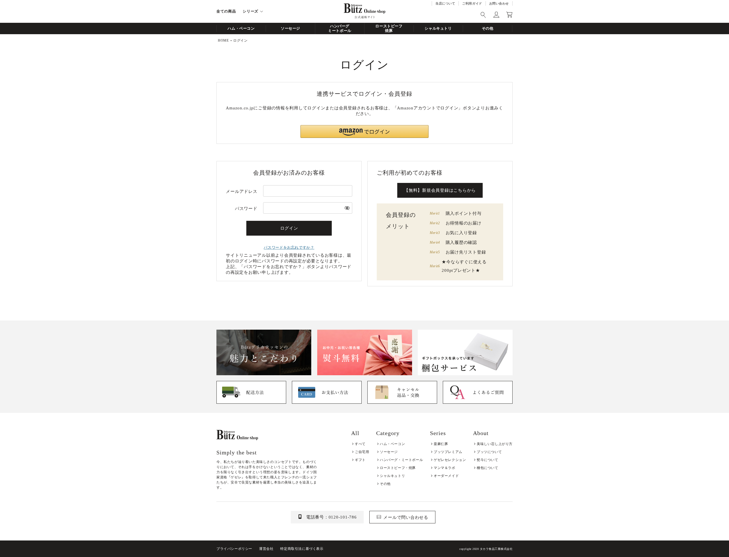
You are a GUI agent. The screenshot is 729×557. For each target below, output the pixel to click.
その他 (487, 28)
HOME (223, 40)
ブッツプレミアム (448, 452)
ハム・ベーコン (241, 28)
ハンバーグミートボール (339, 28)
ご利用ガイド (472, 3)
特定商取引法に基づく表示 (301, 549)
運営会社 (266, 549)
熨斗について (487, 460)
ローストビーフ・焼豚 (398, 468)
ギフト (360, 460)
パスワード (246, 208)
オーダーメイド (446, 476)
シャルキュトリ (438, 28)
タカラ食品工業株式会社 (496, 548)
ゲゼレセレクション (450, 460)
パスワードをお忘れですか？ (289, 247)
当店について (445, 3)
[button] (364, 131)
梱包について (487, 468)
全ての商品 (226, 11)
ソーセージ (290, 28)
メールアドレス (241, 191)
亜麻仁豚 (441, 444)
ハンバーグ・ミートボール (401, 460)
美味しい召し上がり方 (495, 444)
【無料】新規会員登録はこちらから (440, 190)
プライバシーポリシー (234, 549)
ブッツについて (489, 452)
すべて (360, 444)
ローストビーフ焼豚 (389, 28)
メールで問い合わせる (405, 517)
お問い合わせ (499, 3)
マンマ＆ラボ (444, 468)
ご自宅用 (362, 452)
